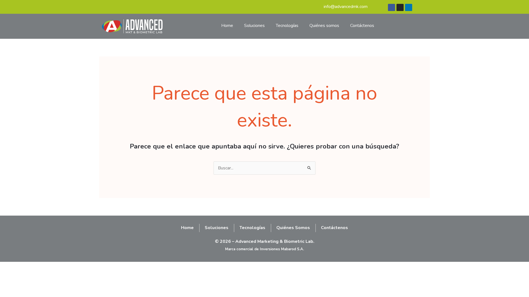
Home (227, 26)
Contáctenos (362, 26)
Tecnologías (287, 26)
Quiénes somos (324, 26)
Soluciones (254, 26)
